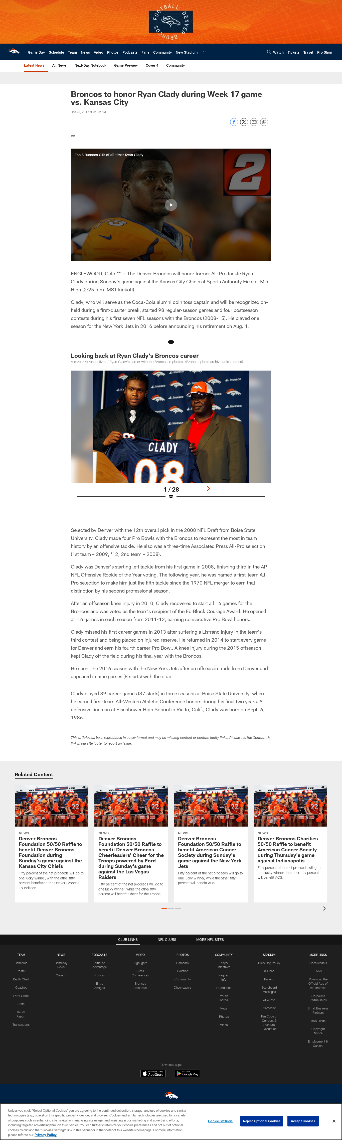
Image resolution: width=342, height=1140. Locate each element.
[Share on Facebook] (234, 125)
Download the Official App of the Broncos (318, 983)
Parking (269, 979)
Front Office (21, 995)
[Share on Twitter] (244, 125)
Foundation (224, 987)
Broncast (100, 975)
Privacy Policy (46, 1135)
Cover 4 (61, 975)
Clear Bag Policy (269, 963)
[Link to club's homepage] (14, 52)
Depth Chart (21, 979)
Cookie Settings (220, 1121)
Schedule (21, 963)
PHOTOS (183, 954)
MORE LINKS (318, 954)
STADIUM (269, 954)
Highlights (140, 963)
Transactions (21, 1024)
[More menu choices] (204, 52)
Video (224, 1025)
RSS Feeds (318, 1020)
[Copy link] (264, 122)
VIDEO (140, 954)
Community (183, 979)
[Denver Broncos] (171, 1096)
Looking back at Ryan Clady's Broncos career (135, 355)
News (224, 1008)
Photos (224, 1016)
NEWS (61, 954)
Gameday (182, 963)
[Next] (208, 489)
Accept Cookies (303, 1121)
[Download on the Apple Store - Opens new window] (153, 1074)
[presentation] (325, 909)
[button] (171, 205)
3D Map (269, 971)
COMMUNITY (224, 954)
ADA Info (269, 1000)
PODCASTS (99, 954)
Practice (182, 971)
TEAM (21, 954)
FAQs (318, 971)
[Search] (269, 51)
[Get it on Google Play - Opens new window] (187, 1076)
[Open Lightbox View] (171, 438)
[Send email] (254, 125)
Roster (21, 971)
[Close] (333, 1121)
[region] (171, 1121)
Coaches (21, 987)
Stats (21, 1004)
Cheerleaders (182, 987)
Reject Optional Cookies (261, 1121)
